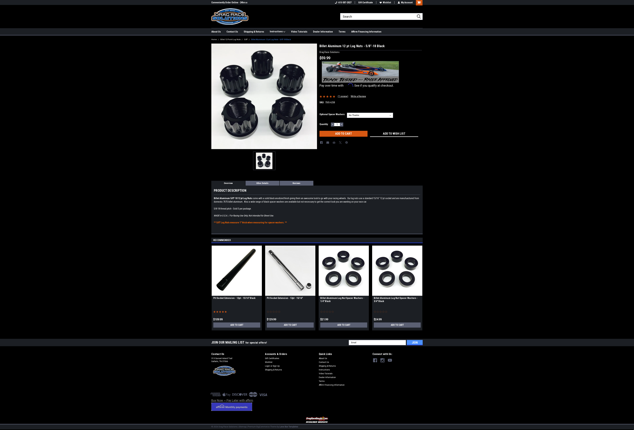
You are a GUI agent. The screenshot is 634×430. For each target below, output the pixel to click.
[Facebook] (321, 142)
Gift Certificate (365, 2)
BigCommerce (263, 427)
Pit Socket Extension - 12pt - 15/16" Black (234, 298)
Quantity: (323, 124)
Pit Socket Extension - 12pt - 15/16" (285, 298)
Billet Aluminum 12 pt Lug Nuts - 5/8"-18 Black (271, 39)
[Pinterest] (346, 142)
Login (267, 366)
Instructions (276, 31)
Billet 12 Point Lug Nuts (230, 39)
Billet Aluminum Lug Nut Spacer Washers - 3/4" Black (396, 300)
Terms (342, 31)
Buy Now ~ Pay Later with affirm (232, 400)
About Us (216, 31)
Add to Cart (236, 325)
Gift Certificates (272, 358)
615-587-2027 (345, 2)
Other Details (262, 183)
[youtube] (390, 360)
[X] (340, 142)
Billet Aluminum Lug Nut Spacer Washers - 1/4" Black (342, 300)
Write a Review (358, 96)
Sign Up (276, 366)
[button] (317, 420)
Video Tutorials (299, 31)
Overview (228, 183)
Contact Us (232, 31)
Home (214, 39)
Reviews (296, 183)
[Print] (334, 142)
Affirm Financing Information (366, 31)
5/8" (246, 39)
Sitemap (242, 427)
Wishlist (387, 2)
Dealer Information (323, 31)
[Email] (327, 142)
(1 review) (343, 96)
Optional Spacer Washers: (332, 114)
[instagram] (382, 360)
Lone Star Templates (289, 427)
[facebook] (375, 360)
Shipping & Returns (254, 31)
